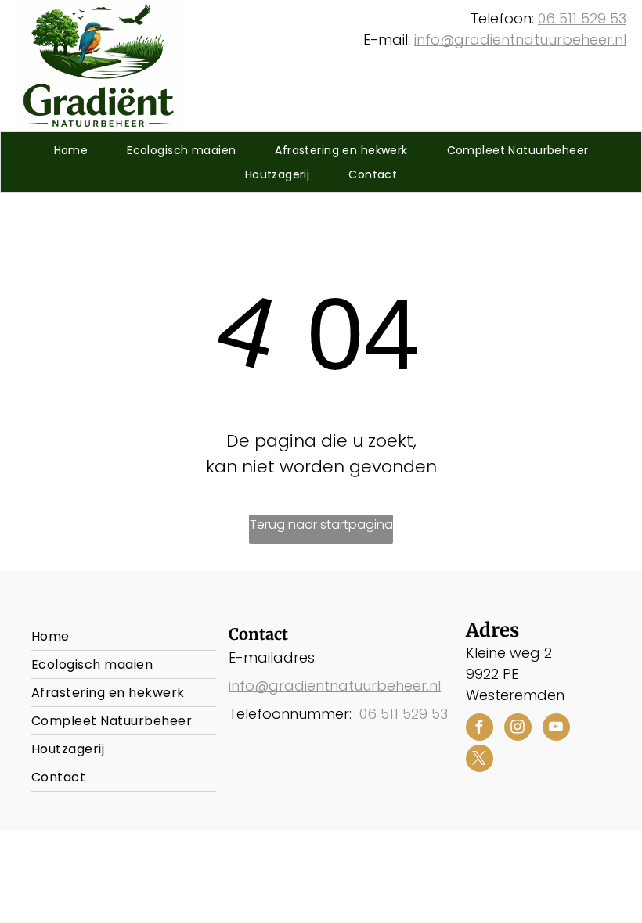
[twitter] (479, 760)
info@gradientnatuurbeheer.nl (520, 39)
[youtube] (556, 729)
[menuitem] (71, 150)
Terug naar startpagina (321, 524)
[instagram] (518, 729)
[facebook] (479, 729)
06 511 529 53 (582, 18)
